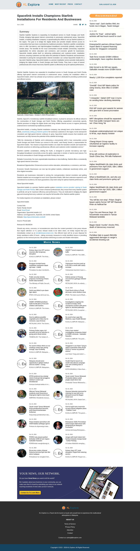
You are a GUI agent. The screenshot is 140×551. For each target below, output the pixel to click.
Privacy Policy (70, 527)
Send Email (26, 210)
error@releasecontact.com (45, 233)
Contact (70, 533)
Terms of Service (70, 524)
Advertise (70, 530)
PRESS (70, 4)
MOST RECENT (60, 4)
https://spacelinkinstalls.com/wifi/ (34, 217)
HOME (51, 4)
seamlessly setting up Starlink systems (35, 132)
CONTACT (78, 4)
